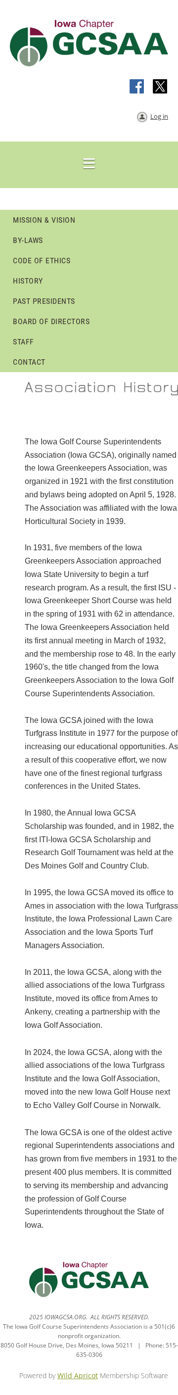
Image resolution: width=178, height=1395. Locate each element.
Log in (159, 116)
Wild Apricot (77, 1375)
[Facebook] (137, 87)
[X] (160, 87)
